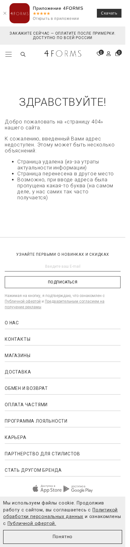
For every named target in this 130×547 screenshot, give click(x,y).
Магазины (17, 355)
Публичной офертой (23, 301)
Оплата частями (26, 404)
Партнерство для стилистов (42, 453)
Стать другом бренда (33, 470)
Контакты (17, 339)
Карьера (16, 437)
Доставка (18, 371)
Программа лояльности (36, 421)
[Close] (4, 13)
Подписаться (63, 282)
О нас (12, 322)
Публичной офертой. (32, 523)
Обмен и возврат (26, 388)
